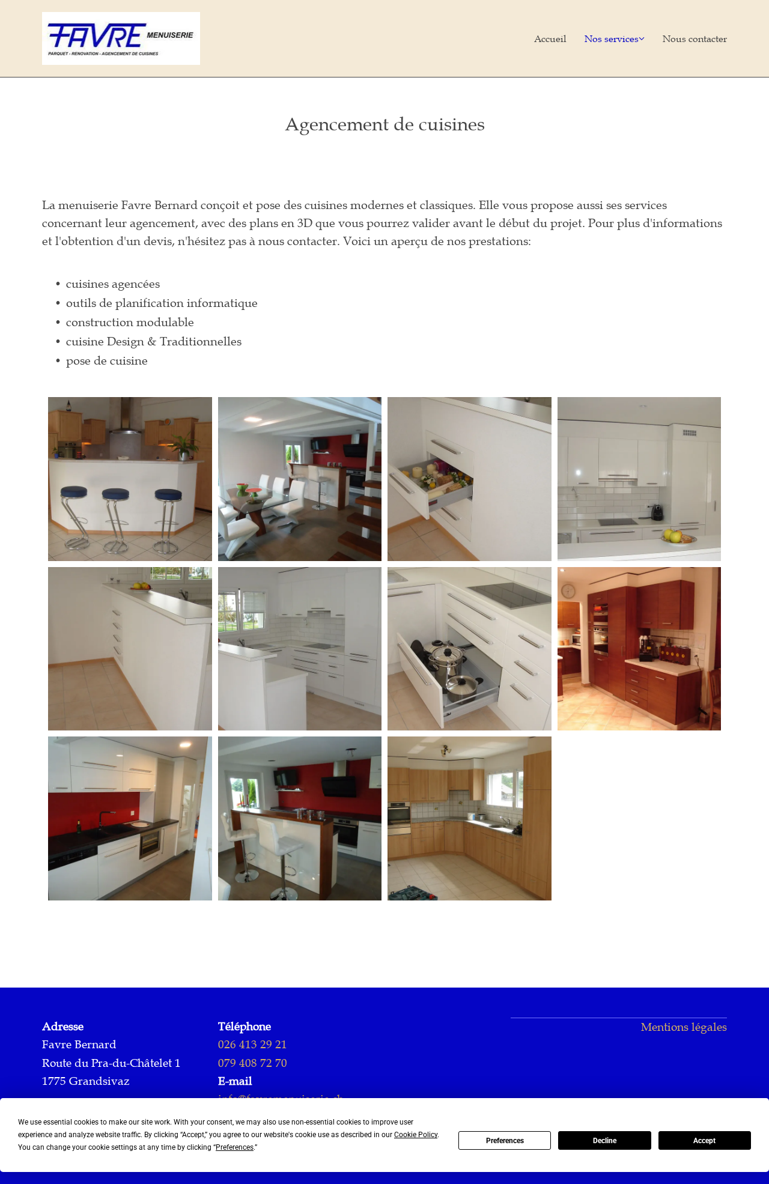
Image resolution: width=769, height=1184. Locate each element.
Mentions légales (684, 1027)
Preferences (505, 1141)
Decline (604, 1141)
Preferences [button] (235, 1147)
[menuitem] (541, 38)
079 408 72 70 (252, 1063)
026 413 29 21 (252, 1044)
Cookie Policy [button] (415, 1135)
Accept (704, 1141)
